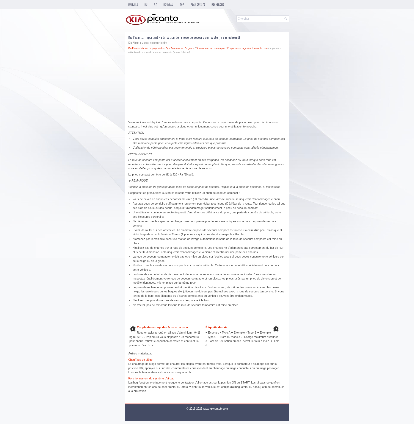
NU (145, 4)
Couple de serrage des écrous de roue (247, 48)
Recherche (218, 4)
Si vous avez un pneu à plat (210, 48)
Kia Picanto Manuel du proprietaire (146, 48)
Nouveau (168, 4)
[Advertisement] (207, 88)
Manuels (133, 4)
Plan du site (198, 4)
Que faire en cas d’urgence (180, 48)
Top (182, 4)
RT (155, 4)
